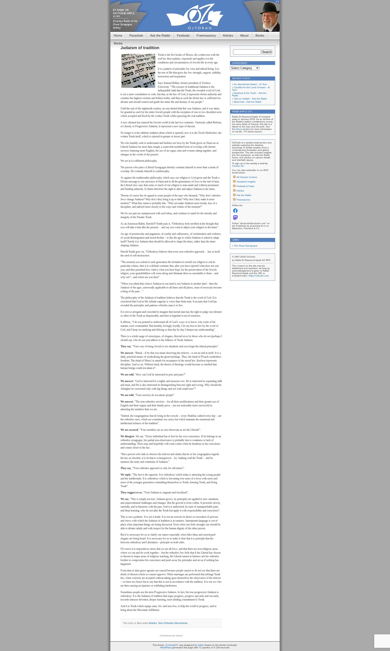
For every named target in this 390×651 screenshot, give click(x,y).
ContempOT (171, 645)
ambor (200, 645)
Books (259, 35)
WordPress (166, 647)
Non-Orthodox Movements (173, 623)
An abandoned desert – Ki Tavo (250, 84)
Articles (228, 35)
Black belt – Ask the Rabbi (247, 102)
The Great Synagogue (246, 245)
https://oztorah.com (258, 275)
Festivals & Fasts (245, 186)
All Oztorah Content (247, 177)
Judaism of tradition (140, 48)
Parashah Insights (246, 181)
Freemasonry (206, 35)
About (244, 35)
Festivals (183, 35)
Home (118, 35)
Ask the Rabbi (160, 35)
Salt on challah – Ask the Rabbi (250, 98)
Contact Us (238, 166)
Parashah (136, 35)
